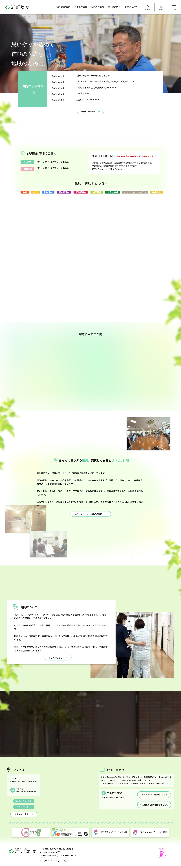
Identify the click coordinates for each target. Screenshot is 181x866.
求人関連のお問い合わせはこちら (154, 804)
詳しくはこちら (56, 657)
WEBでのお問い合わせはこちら (154, 794)
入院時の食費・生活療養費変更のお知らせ (96, 87)
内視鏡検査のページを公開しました (93, 75)
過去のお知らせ (88, 111)
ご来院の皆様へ (83, 93)
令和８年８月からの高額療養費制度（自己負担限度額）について (106, 81)
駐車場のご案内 (21, 814)
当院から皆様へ (32, 86)
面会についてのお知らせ (87, 99)
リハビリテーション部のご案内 (88, 514)
